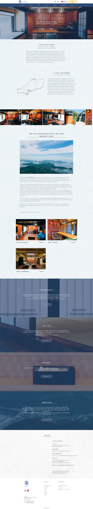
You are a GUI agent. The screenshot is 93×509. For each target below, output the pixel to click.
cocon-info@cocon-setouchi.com (30, 501)
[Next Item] (91, 117)
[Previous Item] (2, 117)
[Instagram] (25, 491)
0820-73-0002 (28, 499)
